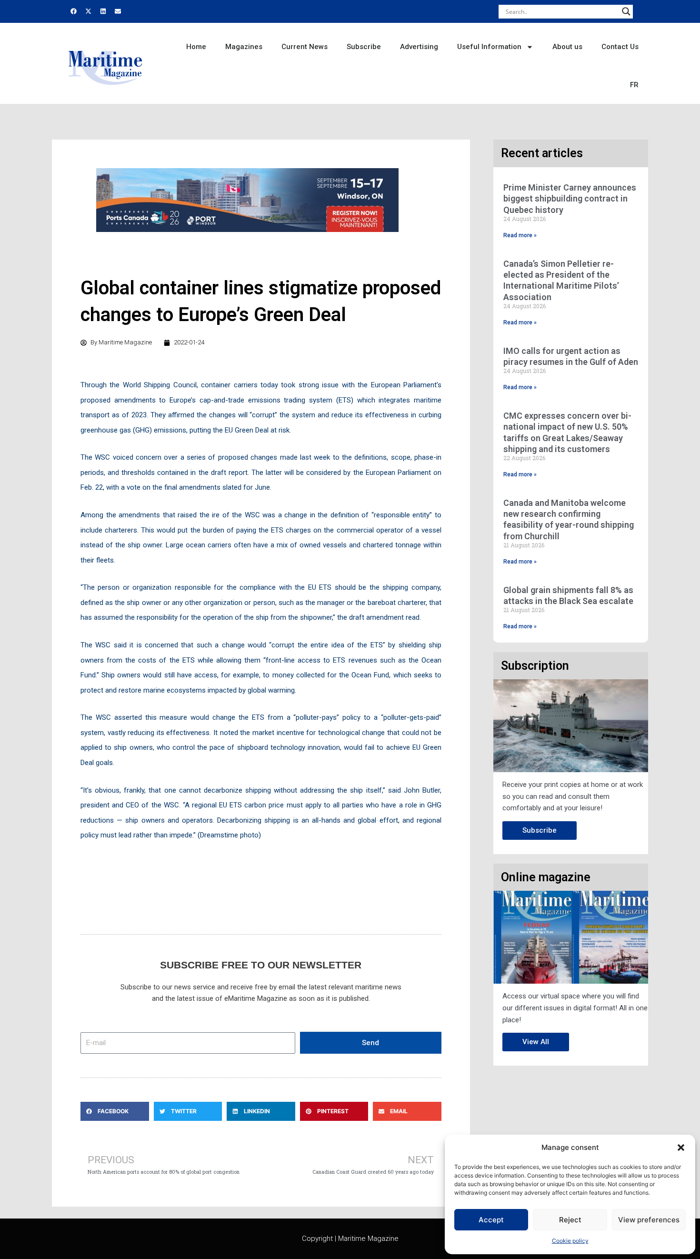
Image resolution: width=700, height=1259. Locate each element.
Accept (491, 1219)
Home (196, 46)
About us (567, 46)
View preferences (649, 1219)
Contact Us (620, 46)
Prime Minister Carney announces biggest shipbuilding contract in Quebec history (569, 198)
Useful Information (489, 46)
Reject (570, 1219)
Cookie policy (570, 1240)
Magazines (243, 46)
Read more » (520, 235)
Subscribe (364, 46)
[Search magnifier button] (626, 11)
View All (535, 1041)
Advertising (419, 46)
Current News (304, 46)
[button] (681, 1147)
